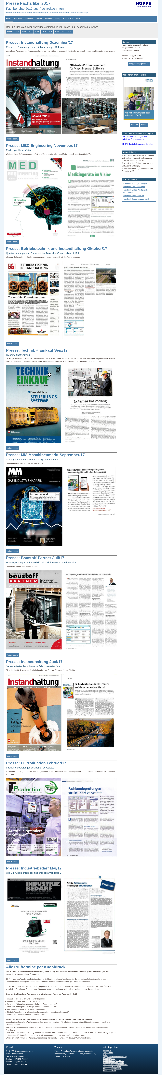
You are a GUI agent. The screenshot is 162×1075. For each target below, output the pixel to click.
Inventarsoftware (109, 1071)
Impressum (107, 1051)
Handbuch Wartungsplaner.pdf (135, 183)
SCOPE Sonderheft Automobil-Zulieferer (138, 144)
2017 (63, 31)
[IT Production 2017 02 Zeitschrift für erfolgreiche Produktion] (61, 856)
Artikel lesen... (12, 139)
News (78, 19)
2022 (30, 31)
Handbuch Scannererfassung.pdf (136, 199)
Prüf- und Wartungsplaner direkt (115, 1065)
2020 (44, 31)
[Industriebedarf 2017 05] (61, 955)
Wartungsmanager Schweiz (113, 1061)
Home (8, 19)
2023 (24, 31)
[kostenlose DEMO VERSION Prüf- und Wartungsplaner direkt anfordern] (139, 119)
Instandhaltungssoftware (112, 1069)
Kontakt (39, 19)
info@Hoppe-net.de (19, 1064)
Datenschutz (108, 1053)
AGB (105, 1055)
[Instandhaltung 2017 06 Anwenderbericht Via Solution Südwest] (61, 751)
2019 (50, 31)
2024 (17, 31)
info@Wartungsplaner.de (139, 64)
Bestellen (29, 19)
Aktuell (10, 31)
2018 (57, 31)
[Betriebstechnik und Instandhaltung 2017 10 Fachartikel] (61, 338)
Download (18, 19)
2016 (70, 31)
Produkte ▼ (68, 19)
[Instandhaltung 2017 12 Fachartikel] (61, 133)
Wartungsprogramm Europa (113, 1063)
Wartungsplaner (109, 1059)
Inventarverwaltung (52, 19)
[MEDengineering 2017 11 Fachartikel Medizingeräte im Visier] (61, 236)
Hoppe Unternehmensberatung (115, 1057)
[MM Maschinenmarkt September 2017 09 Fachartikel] (61, 546)
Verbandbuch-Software (112, 1067)
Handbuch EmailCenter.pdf (133, 196)
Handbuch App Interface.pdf (134, 187)
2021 (37, 31)
